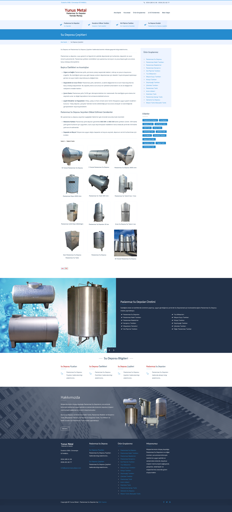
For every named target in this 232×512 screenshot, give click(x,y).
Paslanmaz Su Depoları (71, 23)
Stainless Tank (151, 94)
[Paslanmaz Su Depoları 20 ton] (98, 211)
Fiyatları (69, 367)
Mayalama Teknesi (159, 135)
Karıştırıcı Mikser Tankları (100, 23)
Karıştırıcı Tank (148, 124)
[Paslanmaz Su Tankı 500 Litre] (98, 183)
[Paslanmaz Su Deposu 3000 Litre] (125, 155)
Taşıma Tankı (160, 143)
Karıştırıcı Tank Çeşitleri (99, 26)
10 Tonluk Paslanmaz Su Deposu (72, 168)
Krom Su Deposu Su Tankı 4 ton (125, 224)
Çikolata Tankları (152, 85)
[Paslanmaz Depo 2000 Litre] (72, 183)
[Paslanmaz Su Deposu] (98, 241)
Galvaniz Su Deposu (153, 100)
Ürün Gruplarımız (139, 13)
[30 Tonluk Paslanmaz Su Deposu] (125, 243)
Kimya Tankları (151, 80)
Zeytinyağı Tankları (153, 82)
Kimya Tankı (157, 128)
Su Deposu (163, 120)
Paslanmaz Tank (152, 88)
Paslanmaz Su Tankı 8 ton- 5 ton (125, 196)
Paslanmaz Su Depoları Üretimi (138, 302)
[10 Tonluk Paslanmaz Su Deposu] (72, 155)
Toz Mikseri (147, 135)
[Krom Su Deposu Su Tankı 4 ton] (125, 211)
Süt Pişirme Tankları (126, 23)
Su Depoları (67, 26)
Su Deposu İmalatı (154, 23)
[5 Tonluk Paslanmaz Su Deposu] (98, 155)
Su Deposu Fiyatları (96, 450)
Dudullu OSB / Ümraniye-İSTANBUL (73, 2)
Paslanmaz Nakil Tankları (155, 62)
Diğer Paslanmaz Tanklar (182, 329)
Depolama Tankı (148, 143)
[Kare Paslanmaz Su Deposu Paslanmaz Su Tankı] (72, 241)
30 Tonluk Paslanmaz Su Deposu (125, 259)
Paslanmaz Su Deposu (99, 255)
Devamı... (65, 429)
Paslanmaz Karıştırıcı (153, 68)
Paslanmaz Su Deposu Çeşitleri (157, 26)
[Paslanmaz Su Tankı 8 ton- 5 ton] (125, 183)
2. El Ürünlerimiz (154, 13)
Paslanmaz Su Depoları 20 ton (99, 224)
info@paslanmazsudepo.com (71, 468)
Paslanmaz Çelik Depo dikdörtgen (72, 224)
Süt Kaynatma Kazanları (127, 26)
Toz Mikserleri (151, 74)
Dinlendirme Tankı (149, 147)
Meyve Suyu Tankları (153, 77)
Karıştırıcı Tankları (129, 323)
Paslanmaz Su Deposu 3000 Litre (125, 167)
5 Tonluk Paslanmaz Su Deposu (99, 167)
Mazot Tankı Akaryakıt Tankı (156, 103)
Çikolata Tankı (161, 131)
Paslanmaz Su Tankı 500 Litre (99, 196)
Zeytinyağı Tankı (148, 131)
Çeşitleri (126, 367)
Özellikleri (98, 367)
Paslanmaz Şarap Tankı (154, 97)
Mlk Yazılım (103, 502)
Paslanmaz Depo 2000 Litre (72, 196)
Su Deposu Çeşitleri (96, 461)
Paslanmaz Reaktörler (153, 65)
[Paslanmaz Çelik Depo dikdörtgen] (72, 211)
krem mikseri (150, 91)
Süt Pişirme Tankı (161, 124)
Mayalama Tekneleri (130, 326)
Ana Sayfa (117, 13)
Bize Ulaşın (166, 13)
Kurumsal (127, 13)
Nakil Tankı (147, 128)
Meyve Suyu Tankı (149, 139)
